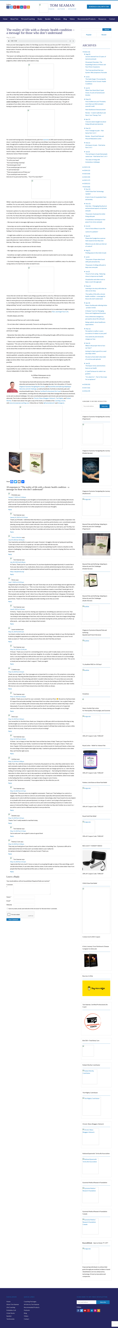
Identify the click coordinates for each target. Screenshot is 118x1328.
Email (8, 901)
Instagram (61, 403)
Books (40, 19)
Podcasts (57, 19)
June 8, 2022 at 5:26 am (17, 609)
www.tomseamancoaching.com (19, 403)
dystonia (46, 139)
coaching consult (60, 400)
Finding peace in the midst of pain (95, 253)
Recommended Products (87, 19)
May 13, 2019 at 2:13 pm (18, 831)
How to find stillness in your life (95, 228)
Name (8, 897)
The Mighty (59, 398)
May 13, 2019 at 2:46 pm (16, 719)
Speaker (48, 19)
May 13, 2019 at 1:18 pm (16, 844)
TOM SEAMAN (62, 5)
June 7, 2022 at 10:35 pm (16, 582)
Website (9, 905)
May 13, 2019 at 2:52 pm (16, 672)
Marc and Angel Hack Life (60, 311)
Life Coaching (10, 1307)
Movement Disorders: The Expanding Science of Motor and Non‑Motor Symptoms (95, 64)
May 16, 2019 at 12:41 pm (18, 649)
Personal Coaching (28, 19)
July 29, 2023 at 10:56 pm (16, 540)
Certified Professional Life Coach (50, 391)
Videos (72, 19)
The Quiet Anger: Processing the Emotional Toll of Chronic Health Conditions (95, 81)
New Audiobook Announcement (95, 109)
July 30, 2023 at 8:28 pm (17, 562)
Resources (102, 19)
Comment (9, 886)
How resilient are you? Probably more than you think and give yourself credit (95, 104)
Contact (112, 19)
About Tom (14, 19)
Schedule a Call (11, 1310)
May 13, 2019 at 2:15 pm (18, 862)
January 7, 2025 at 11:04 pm (17, 497)
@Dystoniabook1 (49, 403)
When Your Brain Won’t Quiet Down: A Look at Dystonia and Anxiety (94, 92)
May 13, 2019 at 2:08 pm (16, 761)
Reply (10, 509)
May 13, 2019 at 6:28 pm (18, 696)
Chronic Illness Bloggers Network (44, 398)
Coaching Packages (30, 1301)
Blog (65, 19)
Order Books (10, 1313)
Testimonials (10, 1319)
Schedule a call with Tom (99, 6)
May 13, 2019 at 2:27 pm (18, 791)
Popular (89, 34)
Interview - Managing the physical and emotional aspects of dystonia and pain (96, 208)
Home (5, 19)
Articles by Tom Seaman (31, 1304)
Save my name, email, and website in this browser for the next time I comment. (33, 908)
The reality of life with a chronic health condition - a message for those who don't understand (95, 296)
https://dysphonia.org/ (17, 571)
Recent (104, 34)
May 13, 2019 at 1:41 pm (16, 818)
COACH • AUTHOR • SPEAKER (62, 9)
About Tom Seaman (12, 1304)
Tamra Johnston (17, 537)
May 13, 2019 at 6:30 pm (18, 739)
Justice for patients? (91, 232)
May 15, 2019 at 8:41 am (16, 632)
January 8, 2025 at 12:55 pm (19, 517)
